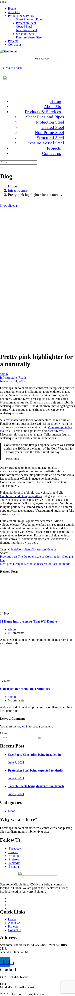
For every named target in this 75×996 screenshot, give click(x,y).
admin (4, 374)
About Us (14, 12)
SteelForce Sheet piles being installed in (34, 754)
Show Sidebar (9, 205)
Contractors (39, 549)
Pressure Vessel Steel (29, 37)
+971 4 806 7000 (41, 58)
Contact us (14, 44)
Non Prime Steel (26, 30)
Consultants (24, 549)
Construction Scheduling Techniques (25, 688)
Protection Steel (26, 23)
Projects (13, 41)
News (11, 811)
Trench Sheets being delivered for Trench (36, 786)
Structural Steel (25, 33)
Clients (12, 549)
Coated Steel (24, 26)
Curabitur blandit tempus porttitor (21, 496)
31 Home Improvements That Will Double (28, 621)
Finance (51, 549)
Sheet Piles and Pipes (29, 19)
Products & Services (21, 15)
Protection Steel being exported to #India (35, 770)
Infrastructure (18, 190)
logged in (22, 726)
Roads (22, 377)
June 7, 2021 (16, 762)
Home (12, 8)
